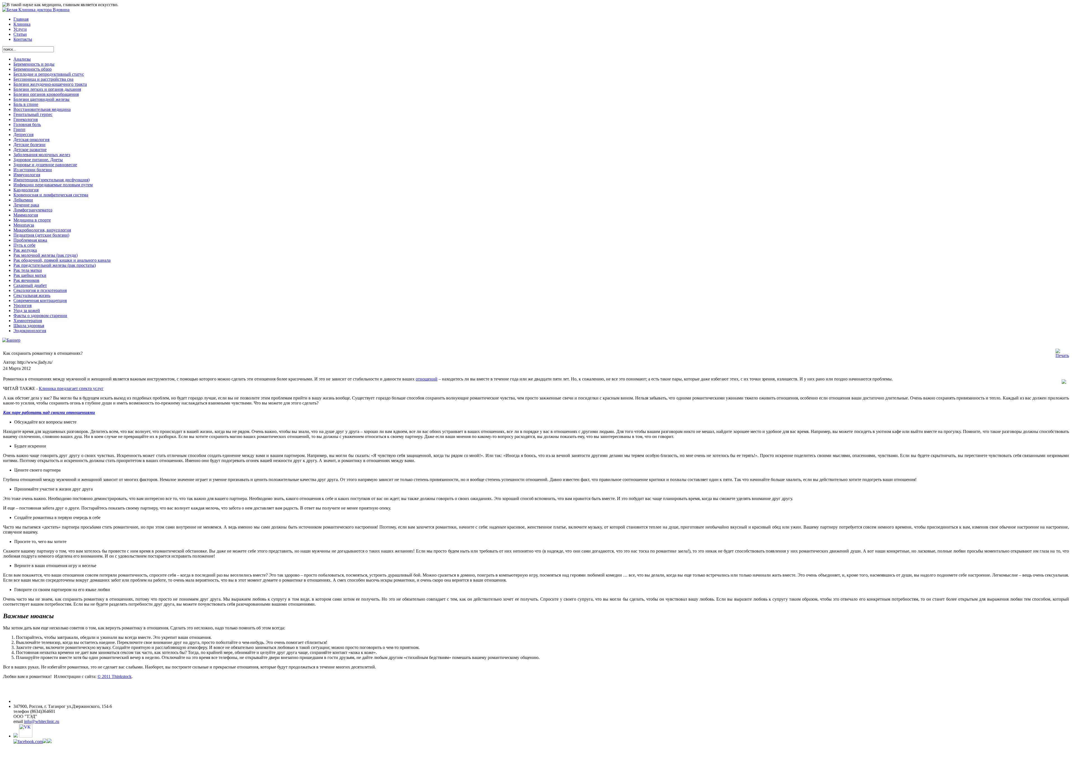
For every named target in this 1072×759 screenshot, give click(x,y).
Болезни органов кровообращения (46, 94)
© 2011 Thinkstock (114, 676)
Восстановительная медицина (42, 109)
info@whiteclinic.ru (41, 721)
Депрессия (23, 134)
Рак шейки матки (29, 275)
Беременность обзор (32, 69)
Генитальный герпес (32, 114)
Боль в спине (25, 104)
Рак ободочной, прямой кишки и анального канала (62, 260)
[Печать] (1062, 355)
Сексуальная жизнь (31, 295)
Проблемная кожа (30, 240)
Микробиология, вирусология (42, 230)
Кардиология (26, 189)
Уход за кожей (26, 310)
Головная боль (27, 124)
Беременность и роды (33, 64)
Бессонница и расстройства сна (43, 79)
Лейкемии (23, 200)
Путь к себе (24, 245)
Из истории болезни (32, 169)
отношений (426, 379)
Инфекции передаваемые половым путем (53, 184)
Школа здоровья (28, 325)
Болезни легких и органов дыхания (47, 89)
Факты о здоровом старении (40, 315)
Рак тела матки (27, 270)
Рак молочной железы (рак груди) (45, 255)
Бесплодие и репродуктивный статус (48, 74)
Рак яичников (26, 280)
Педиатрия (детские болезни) (41, 235)
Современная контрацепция (40, 300)
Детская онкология (31, 139)
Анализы (22, 59)
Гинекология (25, 119)
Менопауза (23, 225)
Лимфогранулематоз (32, 210)
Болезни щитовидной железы (41, 99)
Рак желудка (25, 250)
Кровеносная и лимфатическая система (50, 194)
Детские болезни (29, 144)
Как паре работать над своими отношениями (49, 412)
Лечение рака (26, 205)
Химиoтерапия (27, 320)
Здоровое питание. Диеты (38, 159)
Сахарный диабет (30, 285)
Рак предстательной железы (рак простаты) (54, 265)
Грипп (19, 129)
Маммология (25, 215)
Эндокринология (29, 330)
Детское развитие (30, 149)
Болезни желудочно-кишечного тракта (50, 84)
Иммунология (26, 174)
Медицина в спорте (32, 220)
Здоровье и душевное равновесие (45, 164)
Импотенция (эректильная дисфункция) (51, 179)
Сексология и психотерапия (40, 290)
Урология (22, 305)
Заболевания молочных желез (41, 154)
